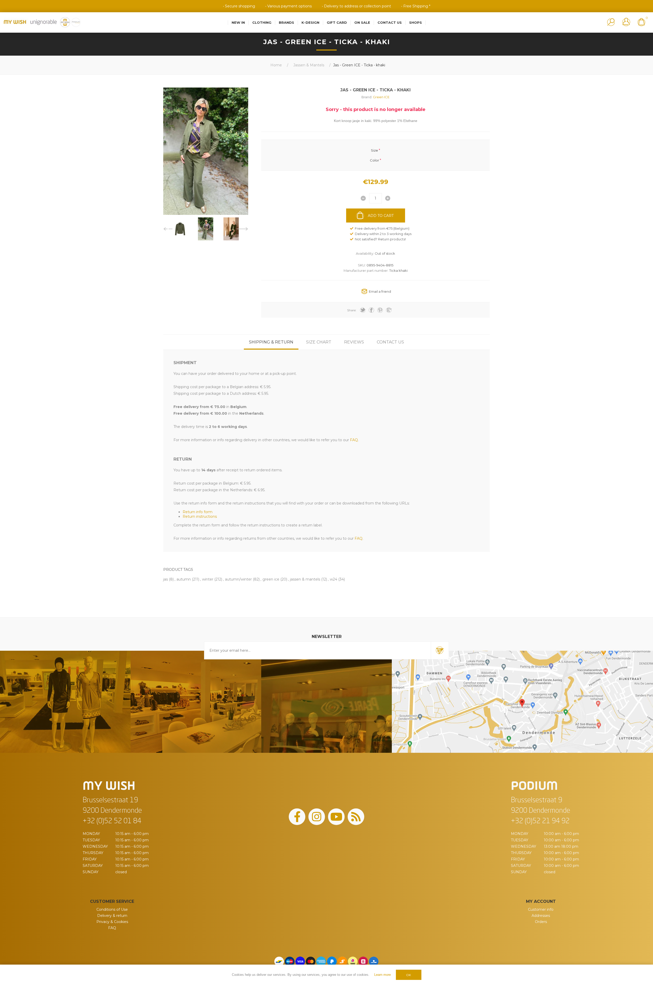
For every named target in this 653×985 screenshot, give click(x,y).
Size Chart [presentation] (318, 342)
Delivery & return (112, 915)
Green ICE (381, 97)
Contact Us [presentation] (390, 342)
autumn (184, 579)
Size (374, 150)
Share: (351, 310)
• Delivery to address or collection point (356, 6)
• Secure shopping (239, 6)
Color (374, 160)
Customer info (541, 909)
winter (207, 579)
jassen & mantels (305, 579)
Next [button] (242, 229)
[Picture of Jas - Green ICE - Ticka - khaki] (180, 228)
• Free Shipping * (415, 6)
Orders (541, 921)
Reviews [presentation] (354, 342)
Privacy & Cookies (112, 921)
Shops (415, 22)
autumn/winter (238, 579)
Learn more (382, 975)
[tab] (271, 342)
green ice (270, 579)
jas (165, 579)
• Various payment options (288, 6)
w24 (333, 579)
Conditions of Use (112, 909)
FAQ (112, 928)
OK (408, 975)
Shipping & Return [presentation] (271, 342)
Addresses (541, 915)
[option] (180, 229)
